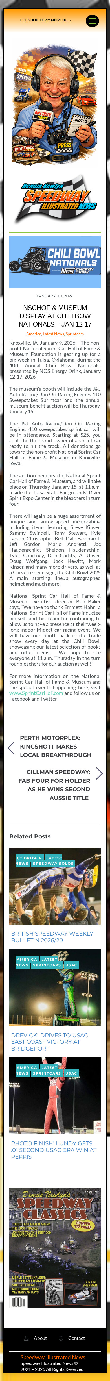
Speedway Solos (53, 863)
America (33, 333)
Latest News (53, 333)
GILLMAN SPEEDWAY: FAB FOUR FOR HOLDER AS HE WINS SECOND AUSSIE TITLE (54, 784)
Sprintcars (75, 333)
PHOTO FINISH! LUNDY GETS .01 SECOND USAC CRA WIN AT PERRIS (53, 1150)
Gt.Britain (29, 858)
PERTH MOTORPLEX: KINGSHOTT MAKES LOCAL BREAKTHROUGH (55, 746)
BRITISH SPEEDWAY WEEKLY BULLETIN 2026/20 (52, 937)
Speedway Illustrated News (53, 1357)
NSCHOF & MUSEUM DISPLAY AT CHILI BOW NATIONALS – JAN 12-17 (55, 316)
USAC (71, 965)
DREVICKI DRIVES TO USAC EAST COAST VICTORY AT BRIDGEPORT (49, 1042)
